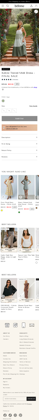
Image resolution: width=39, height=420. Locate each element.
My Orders (6, 388)
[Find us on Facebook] (5, 416)
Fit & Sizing (6, 144)
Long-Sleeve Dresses (26, 339)
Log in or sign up (12, 128)
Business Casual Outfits (27, 348)
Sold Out (19, 118)
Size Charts (23, 356)
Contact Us (7, 359)
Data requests (24, 371)
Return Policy (6, 150)
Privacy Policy (24, 365)
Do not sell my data (26, 368)
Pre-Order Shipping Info (11, 374)
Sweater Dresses (25, 345)
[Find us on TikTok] (10, 416)
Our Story (6, 336)
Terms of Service (25, 362)
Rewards (6, 384)
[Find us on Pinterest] (20, 416)
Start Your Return (9, 365)
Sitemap (22, 374)
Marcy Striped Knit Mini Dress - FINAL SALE (25, 204)
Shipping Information (10, 362)
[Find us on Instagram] (15, 416)
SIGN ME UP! (31, 399)
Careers (5, 339)
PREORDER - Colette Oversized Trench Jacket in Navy (9, 307)
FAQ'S (5, 356)
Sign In (5, 381)
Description (6, 137)
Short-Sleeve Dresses (27, 342)
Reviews (4, 157)
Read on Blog (24, 336)
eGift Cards (23, 359)
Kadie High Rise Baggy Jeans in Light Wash (8, 257)
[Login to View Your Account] (31, 6)
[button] (37, 35)
